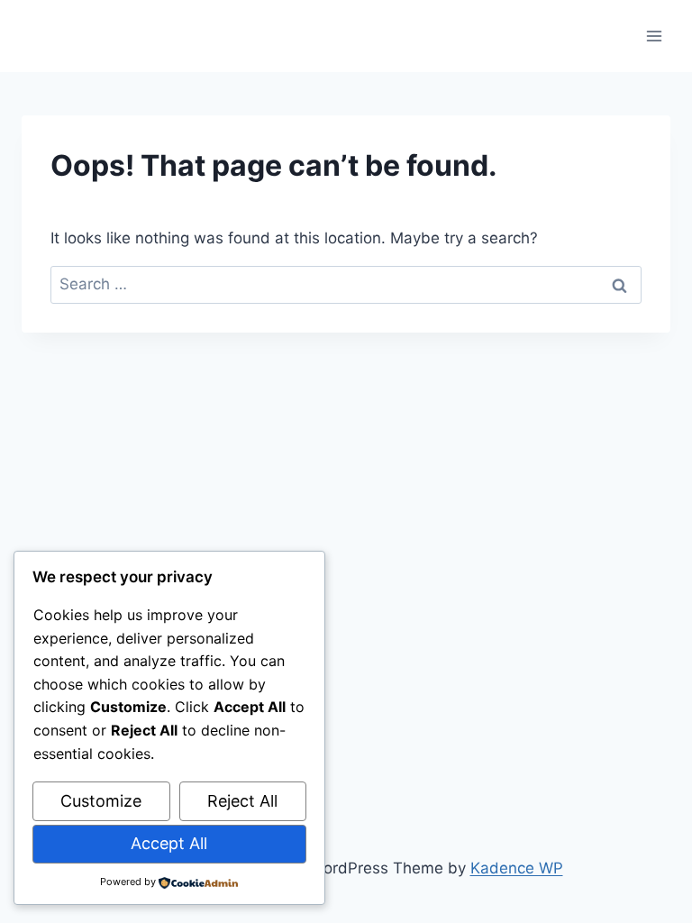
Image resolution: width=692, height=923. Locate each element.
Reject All (242, 800)
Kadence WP (516, 868)
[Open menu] (653, 36)
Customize (100, 800)
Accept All (169, 843)
